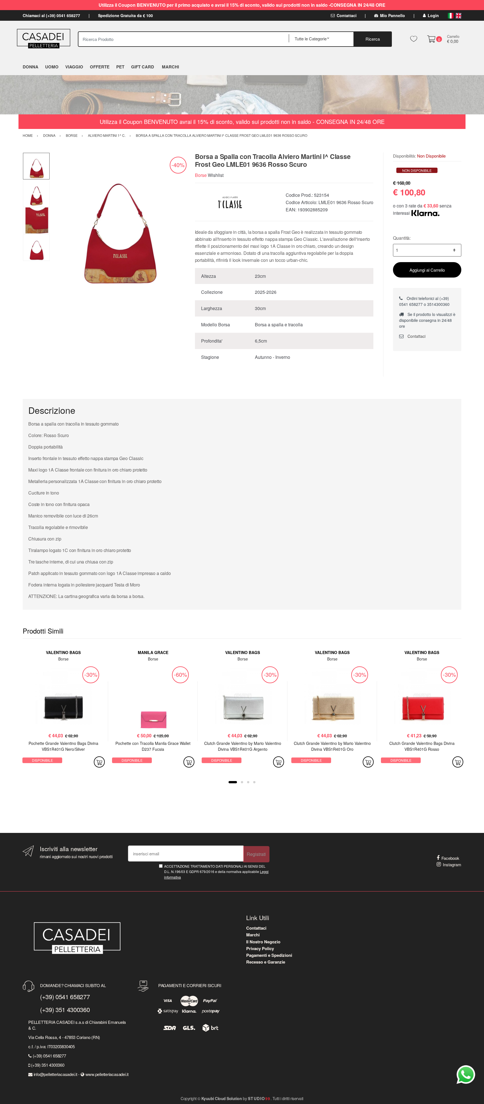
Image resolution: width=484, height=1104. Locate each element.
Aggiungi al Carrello (427, 270)
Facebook (450, 858)
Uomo (52, 67)
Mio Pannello (392, 15)
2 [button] (242, 782)
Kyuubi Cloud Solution (221, 1098)
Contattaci (347, 15)
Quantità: (402, 238)
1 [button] (233, 782)
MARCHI (170, 67)
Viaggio (74, 67)
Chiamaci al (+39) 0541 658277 (51, 15)
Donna (30, 67)
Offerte (100, 67)
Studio (259, 1098)
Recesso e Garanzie (265, 962)
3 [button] (248, 782)
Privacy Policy (260, 948)
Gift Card (142, 67)
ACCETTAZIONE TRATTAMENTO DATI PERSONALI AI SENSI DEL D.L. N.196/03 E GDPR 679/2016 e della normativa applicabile (216, 871)
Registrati (256, 854)
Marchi (253, 935)
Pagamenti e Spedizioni (269, 955)
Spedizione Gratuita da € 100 (125, 15)
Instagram (452, 864)
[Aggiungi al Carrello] (99, 762)
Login (433, 15)
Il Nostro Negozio (263, 942)
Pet (120, 67)
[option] (118, 221)
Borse (201, 175)
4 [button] (254, 782)
